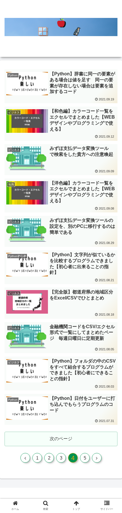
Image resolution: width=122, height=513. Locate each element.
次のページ (61, 438)
